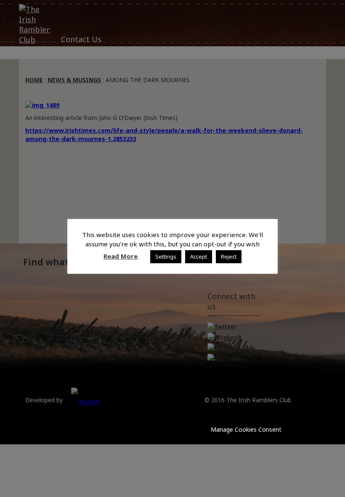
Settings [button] (165, 256)
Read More (121, 256)
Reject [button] (228, 256)
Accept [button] (198, 256)
